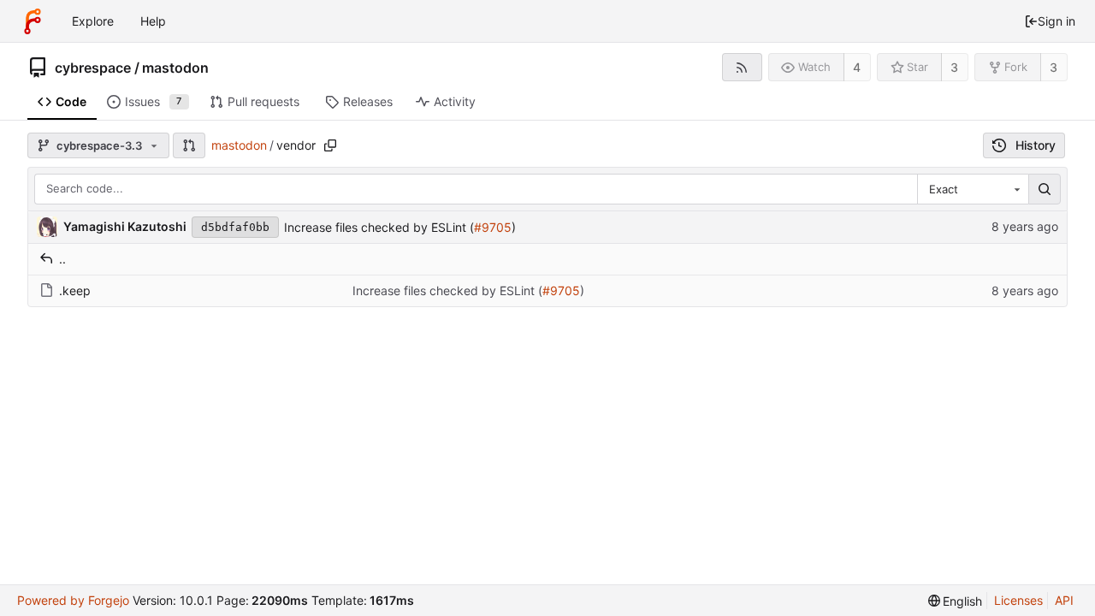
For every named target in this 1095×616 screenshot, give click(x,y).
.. (62, 259)
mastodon (175, 67)
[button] (189, 145)
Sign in (1056, 21)
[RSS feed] (742, 67)
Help (153, 21)
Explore (93, 21)
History (1035, 145)
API (1064, 600)
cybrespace (93, 67)
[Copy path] (330, 145)
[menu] (955, 601)
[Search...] (1044, 189)
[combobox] (972, 189)
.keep (75, 290)
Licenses (1018, 600)
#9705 (493, 227)
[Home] (32, 21)
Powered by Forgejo (73, 600)
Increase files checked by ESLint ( (379, 227)
